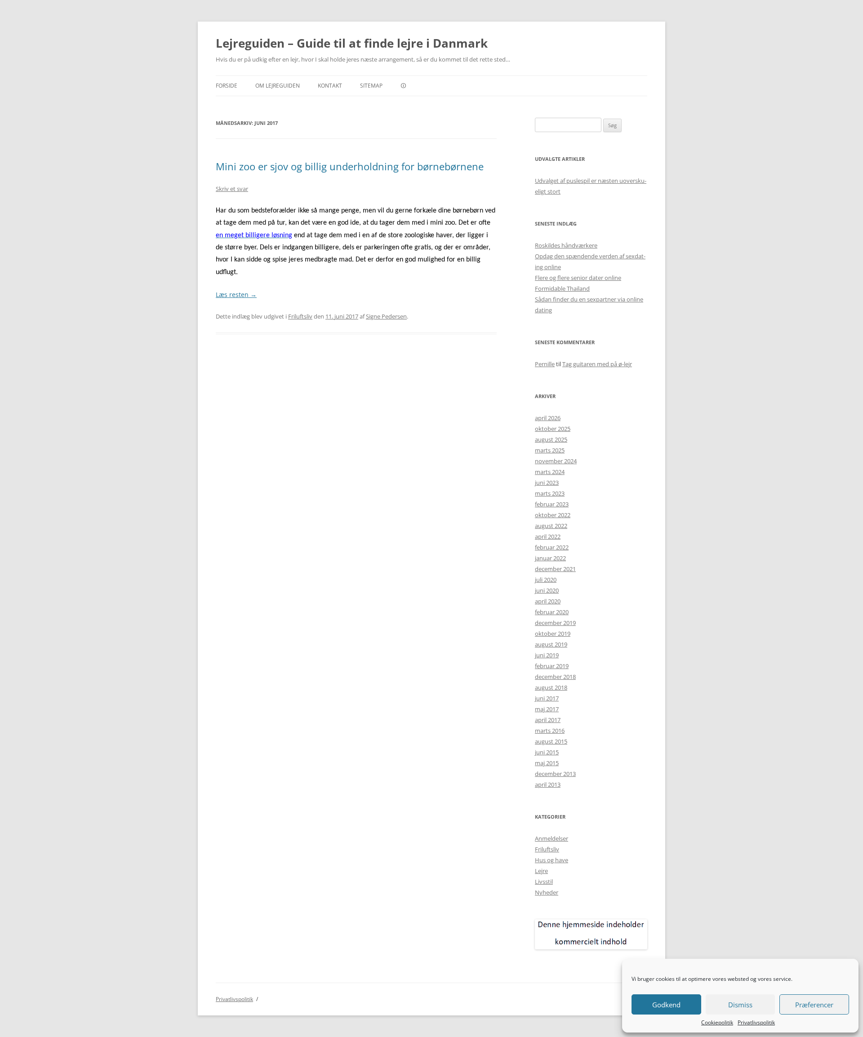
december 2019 (555, 623)
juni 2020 (547, 590)
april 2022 (548, 536)
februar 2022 (552, 547)
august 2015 (551, 741)
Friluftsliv (300, 316)
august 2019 (551, 644)
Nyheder (546, 892)
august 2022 (551, 526)
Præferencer (814, 1004)
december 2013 (555, 774)
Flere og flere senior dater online (578, 278)
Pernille (545, 364)
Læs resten (236, 294)
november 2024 (556, 461)
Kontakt (330, 85)
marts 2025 (550, 450)
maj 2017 (547, 709)
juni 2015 (547, 752)
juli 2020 (545, 580)
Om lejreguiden (277, 85)
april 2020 (548, 601)
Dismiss (740, 1004)
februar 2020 (552, 612)
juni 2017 (547, 698)
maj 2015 (547, 763)
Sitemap (371, 85)
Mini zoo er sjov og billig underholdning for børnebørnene (350, 166)
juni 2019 (547, 655)
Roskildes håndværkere (566, 245)
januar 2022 (550, 558)
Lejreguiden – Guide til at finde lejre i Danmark (352, 43)
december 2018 (555, 677)
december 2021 (555, 569)
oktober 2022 (552, 515)
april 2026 (548, 418)
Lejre (541, 871)
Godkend (666, 1004)
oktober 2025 (552, 429)
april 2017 (548, 720)
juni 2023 (547, 483)
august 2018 (551, 687)
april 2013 (548, 784)
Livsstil (544, 881)
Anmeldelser (551, 838)
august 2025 (551, 439)
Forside (226, 85)
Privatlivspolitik (756, 1022)
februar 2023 (552, 504)
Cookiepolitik (717, 1022)
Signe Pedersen (386, 316)
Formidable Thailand (562, 288)
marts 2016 (550, 731)
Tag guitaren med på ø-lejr (597, 364)
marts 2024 (550, 472)
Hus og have (551, 860)
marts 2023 (550, 493)
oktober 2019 (552, 633)
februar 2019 (552, 666)
